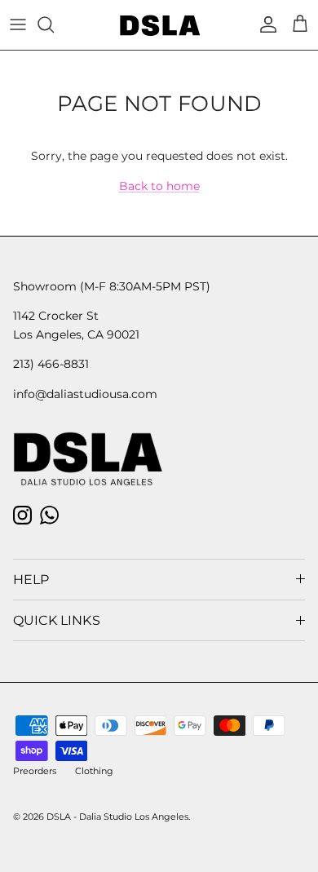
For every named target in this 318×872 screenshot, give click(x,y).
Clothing (94, 771)
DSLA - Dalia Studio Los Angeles (117, 816)
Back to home (159, 186)
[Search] (54, 24)
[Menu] (18, 24)
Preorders (34, 771)
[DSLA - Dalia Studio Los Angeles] (159, 25)
